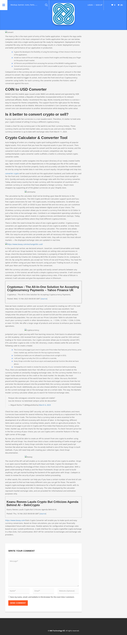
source (44, 298)
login (90, 5)
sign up (99, 5)
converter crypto (12, 173)
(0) (121, 5)
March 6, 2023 (45, 405)
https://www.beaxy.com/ (15, 520)
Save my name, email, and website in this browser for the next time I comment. (42, 597)
